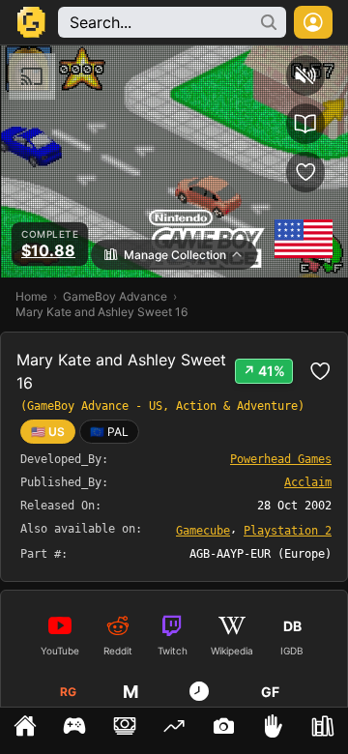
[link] (109, 432)
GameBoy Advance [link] (115, 296)
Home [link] (31, 296)
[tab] (24, 731)
